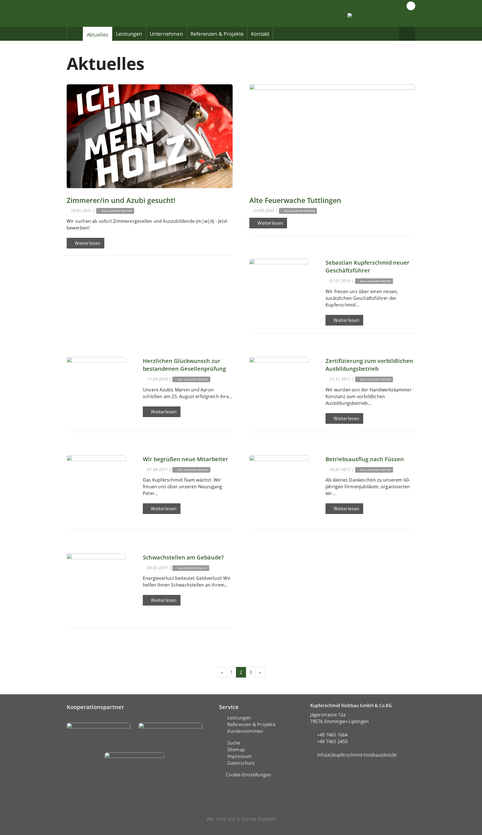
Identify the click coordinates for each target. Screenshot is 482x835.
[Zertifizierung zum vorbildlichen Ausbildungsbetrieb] (279, 387)
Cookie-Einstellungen (248, 775)
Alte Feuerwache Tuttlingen (295, 200)
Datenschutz (240, 763)
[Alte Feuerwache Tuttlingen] (332, 136)
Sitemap (236, 750)
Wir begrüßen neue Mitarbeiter (185, 459)
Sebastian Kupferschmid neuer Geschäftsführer (367, 266)
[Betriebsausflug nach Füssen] (279, 485)
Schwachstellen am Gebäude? (183, 557)
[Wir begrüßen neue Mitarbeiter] (96, 485)
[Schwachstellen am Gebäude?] (96, 583)
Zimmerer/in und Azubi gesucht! (121, 200)
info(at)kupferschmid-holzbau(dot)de (357, 755)
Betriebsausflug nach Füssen (365, 459)
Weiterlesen (87, 243)
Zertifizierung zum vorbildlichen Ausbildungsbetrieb (369, 364)
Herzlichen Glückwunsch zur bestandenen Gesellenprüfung (184, 364)
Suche (233, 743)
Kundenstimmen (245, 731)
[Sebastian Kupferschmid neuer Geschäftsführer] (279, 288)
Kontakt (260, 33)
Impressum (239, 756)
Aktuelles (98, 34)
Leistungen (129, 33)
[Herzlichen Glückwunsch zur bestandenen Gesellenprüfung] (96, 387)
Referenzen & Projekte (217, 33)
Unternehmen (166, 33)
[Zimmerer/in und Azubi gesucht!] (150, 136)
